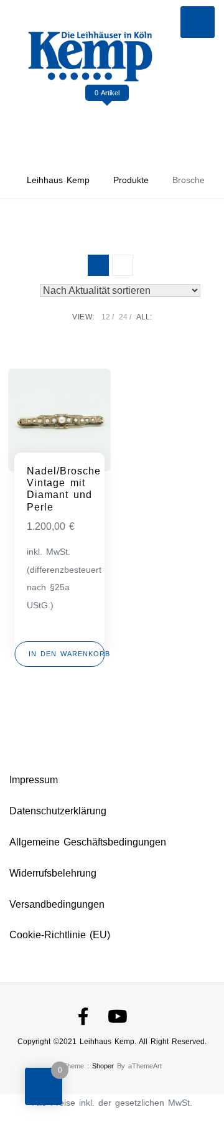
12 (105, 317)
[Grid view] (98, 265)
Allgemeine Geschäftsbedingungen (87, 842)
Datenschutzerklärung (57, 811)
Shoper (103, 1066)
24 (123, 317)
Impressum (33, 780)
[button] (59, 654)
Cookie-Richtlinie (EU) (59, 935)
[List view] (122, 265)
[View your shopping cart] (107, 118)
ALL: (144, 317)
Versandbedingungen (57, 904)
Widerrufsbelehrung (52, 873)
